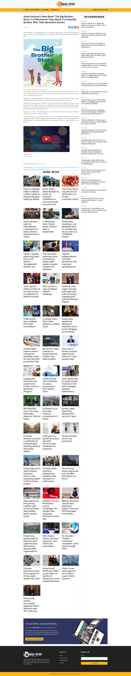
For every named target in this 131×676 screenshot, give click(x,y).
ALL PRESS (45, 9)
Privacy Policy (63, 658)
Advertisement (63, 660)
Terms (61, 655)
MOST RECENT (35, 9)
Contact (61, 663)
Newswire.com (44, 90)
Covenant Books (28, 156)
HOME (26, 9)
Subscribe (94, 663)
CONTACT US (55, 9)
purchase (34, 112)
